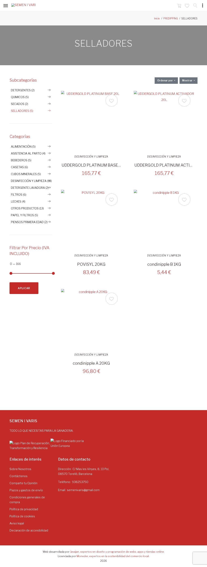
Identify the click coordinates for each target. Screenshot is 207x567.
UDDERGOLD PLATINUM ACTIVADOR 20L (164, 165)
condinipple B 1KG (164, 264)
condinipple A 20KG (91, 363)
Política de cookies (22, 516)
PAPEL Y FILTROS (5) (24, 215)
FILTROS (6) (18, 194)
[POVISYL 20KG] (91, 220)
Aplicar (24, 288)
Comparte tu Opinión (23, 483)
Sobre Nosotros (20, 469)
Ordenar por (165, 80)
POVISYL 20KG (91, 264)
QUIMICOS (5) (20, 97)
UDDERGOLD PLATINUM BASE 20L (91, 165)
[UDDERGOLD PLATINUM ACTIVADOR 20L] (164, 121)
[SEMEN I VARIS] (23, 5)
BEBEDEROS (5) (21, 160)
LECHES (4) (18, 201)
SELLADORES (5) (22, 110)
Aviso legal (17, 523)
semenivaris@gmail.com (83, 490)
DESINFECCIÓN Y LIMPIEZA (91, 156)
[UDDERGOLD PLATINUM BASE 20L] (91, 121)
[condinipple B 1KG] (164, 220)
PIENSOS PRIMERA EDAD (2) (29, 222)
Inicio (157, 18)
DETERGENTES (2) (23, 90)
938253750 (80, 482)
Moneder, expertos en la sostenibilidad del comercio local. (113, 556)
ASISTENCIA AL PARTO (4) (28, 153)
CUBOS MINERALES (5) (26, 174)
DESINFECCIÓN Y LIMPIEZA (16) (31, 181)
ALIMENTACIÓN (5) (23, 146)
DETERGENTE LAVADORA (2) (30, 187)
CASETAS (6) (19, 167)
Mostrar (187, 80)
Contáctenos (18, 476)
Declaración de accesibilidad (29, 530)
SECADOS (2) (19, 104)
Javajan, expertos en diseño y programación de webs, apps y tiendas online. (117, 551)
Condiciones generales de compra (27, 500)
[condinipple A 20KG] (91, 319)
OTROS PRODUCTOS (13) (27, 208)
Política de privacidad (24, 509)
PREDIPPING (170, 18)
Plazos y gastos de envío (26, 490)
